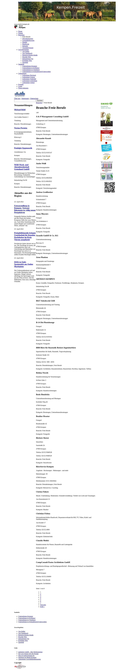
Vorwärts (43, 605)
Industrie (25, 46)
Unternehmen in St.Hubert (30, 68)
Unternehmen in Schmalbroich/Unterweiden (36, 71)
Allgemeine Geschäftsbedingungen (29, 659)
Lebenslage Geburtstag (29, 81)
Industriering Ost (27, 59)
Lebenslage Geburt (28, 82)
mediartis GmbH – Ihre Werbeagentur (30, 652)
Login (20, 86)
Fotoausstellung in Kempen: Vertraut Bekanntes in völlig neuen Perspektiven (25, 209)
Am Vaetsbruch (27, 53)
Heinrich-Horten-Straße (29, 55)
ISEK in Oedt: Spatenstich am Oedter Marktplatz (23, 264)
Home (20, 31)
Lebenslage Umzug (28, 77)
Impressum (25, 98)
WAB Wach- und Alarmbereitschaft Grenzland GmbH (21, 167)
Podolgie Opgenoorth (23, 148)
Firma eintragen (23, 88)
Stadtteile (21, 64)
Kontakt (20, 84)
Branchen (21, 35)
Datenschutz (34, 98)
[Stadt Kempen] (19, 28)
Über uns (17, 98)
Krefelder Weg (27, 60)
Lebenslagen (22, 73)
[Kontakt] (20, 669)
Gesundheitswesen (28, 40)
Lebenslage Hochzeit (29, 75)
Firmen (20, 33)
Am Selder (25, 51)
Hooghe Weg (26, 57)
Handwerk (25, 44)
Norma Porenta (20, 128)
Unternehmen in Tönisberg (31, 70)
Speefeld (25, 62)
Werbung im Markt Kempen (27, 657)
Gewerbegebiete (23, 49)
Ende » (42, 607)
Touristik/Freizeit (27, 48)
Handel (24, 42)
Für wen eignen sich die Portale (28, 654)
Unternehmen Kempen (29, 66)
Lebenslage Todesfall (29, 79)
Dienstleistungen (27, 38)
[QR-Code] (110, 192)
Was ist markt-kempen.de (26, 655)
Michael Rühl (19, 110)
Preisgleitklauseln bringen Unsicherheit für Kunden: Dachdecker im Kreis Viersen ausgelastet (25, 236)
